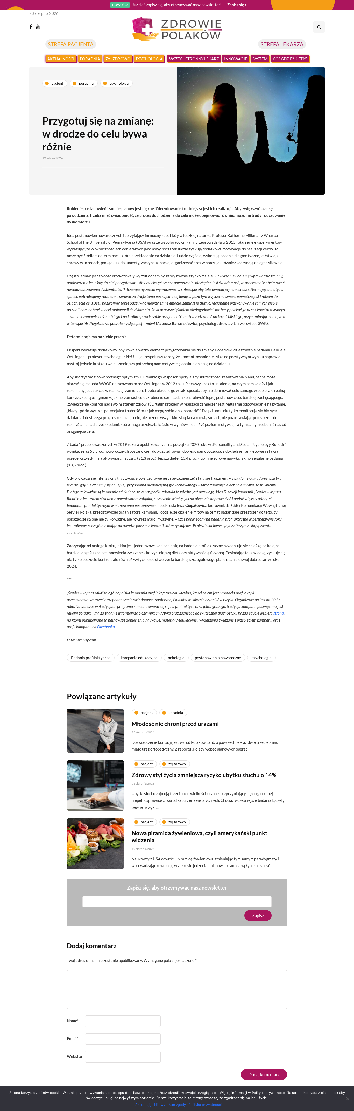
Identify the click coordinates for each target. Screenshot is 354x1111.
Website (74, 1056)
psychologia (261, 657)
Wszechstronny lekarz (194, 58)
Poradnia (90, 58)
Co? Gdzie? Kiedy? (290, 58)
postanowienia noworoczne (218, 657)
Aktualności (60, 58)
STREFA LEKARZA (282, 44)
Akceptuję (143, 1104)
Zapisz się (236, 4)
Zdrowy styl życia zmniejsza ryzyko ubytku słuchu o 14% (204, 774)
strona (278, 613)
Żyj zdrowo (117, 58)
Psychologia (149, 58)
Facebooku (106, 626)
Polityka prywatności (205, 1104)
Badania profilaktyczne (90, 657)
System (260, 58)
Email (72, 1038)
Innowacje (235, 58)
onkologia (176, 657)
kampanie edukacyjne (139, 657)
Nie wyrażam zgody (170, 1104)
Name (73, 1020)
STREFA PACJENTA (71, 44)
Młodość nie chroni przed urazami (175, 723)
